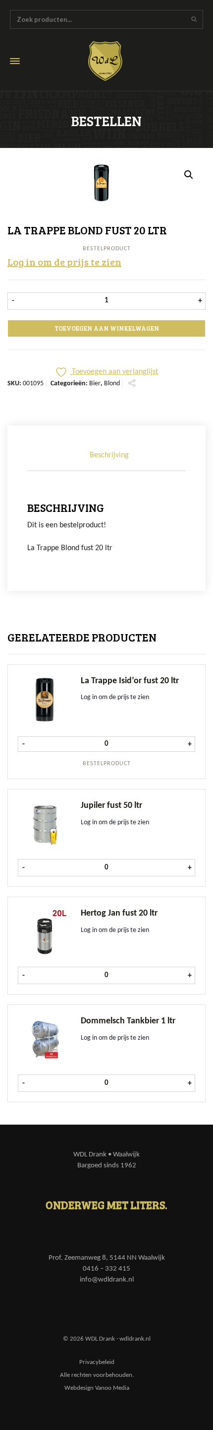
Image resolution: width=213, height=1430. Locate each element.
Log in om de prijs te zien (64, 262)
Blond (112, 383)
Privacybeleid (96, 1362)
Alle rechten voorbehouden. (97, 1375)
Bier (95, 383)
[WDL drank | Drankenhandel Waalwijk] (112, 61)
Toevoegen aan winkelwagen (106, 328)
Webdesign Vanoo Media (96, 1388)
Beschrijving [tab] (109, 455)
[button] (189, 175)
